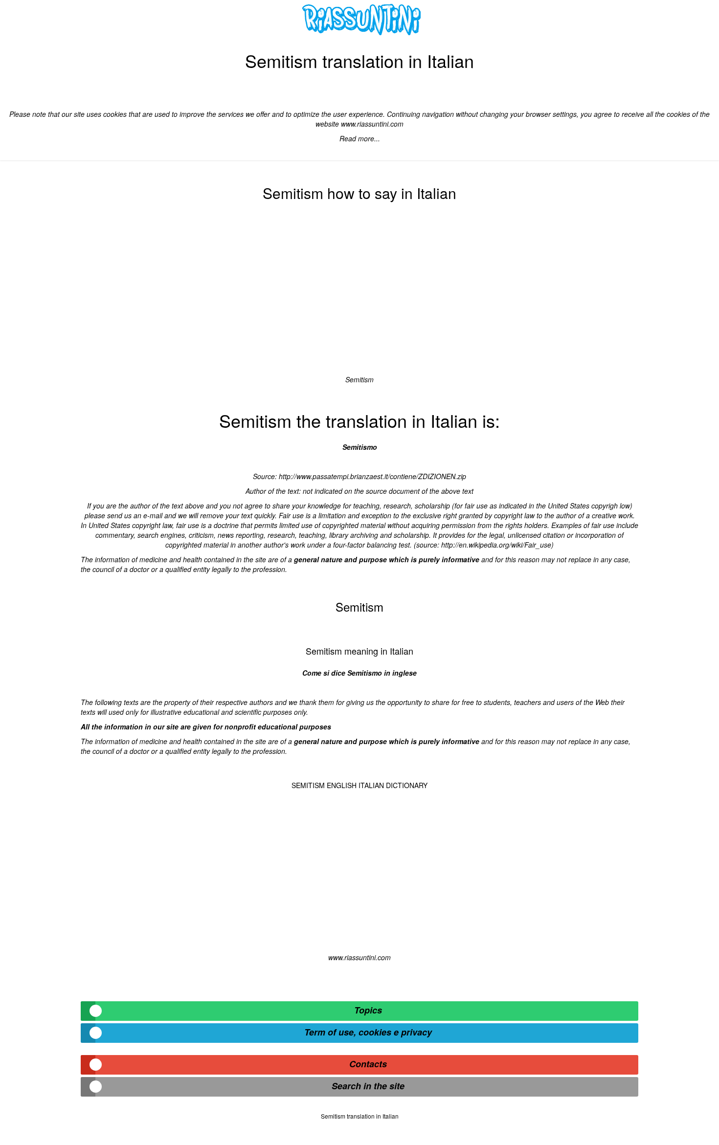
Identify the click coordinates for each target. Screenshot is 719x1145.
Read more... (359, 138)
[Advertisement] (359, 291)
